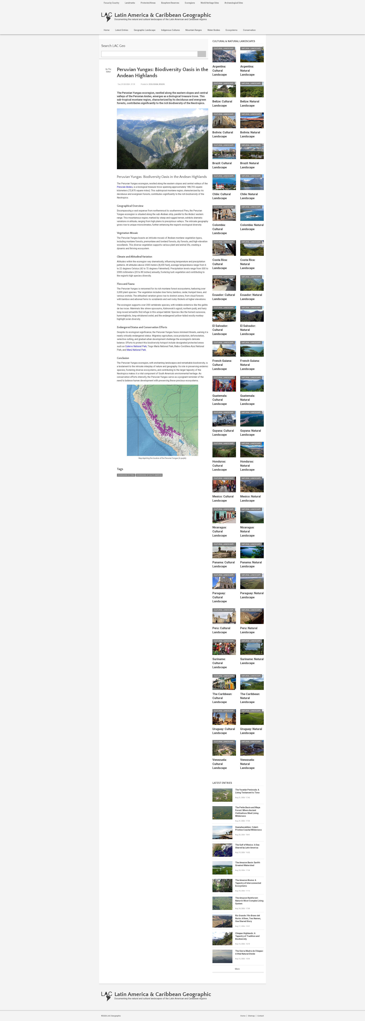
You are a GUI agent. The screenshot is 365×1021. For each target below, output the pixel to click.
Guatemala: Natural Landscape (247, 400)
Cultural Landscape (224, 48)
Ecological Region (157, 84)
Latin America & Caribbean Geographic (162, 15)
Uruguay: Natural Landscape (251, 731)
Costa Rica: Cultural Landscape (219, 264)
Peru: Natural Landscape (248, 630)
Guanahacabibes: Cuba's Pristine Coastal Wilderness (248, 828)
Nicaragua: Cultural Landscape (219, 531)
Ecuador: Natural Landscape (251, 297)
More (237, 969)
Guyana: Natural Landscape (250, 432)
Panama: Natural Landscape (251, 564)
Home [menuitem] (107, 30)
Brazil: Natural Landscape (249, 165)
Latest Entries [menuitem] (121, 30)
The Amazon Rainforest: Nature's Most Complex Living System (249, 901)
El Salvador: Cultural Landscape (220, 330)
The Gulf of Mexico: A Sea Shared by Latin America (247, 846)
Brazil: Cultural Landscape (222, 165)
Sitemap (251, 1016)
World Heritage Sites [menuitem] (210, 3)
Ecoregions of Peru (126, 475)
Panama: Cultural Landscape (223, 564)
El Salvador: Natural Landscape (248, 330)
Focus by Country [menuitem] (111, 3)
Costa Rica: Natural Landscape (247, 264)
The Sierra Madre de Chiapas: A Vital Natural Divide (249, 952)
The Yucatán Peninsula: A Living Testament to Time (247, 791)
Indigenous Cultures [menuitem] (170, 30)
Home (242, 1016)
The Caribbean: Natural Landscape (250, 698)
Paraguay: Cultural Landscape (219, 597)
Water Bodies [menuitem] (213, 30)
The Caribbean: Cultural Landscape (222, 698)
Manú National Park (136, 350)
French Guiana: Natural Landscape (250, 365)
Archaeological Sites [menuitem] (234, 3)
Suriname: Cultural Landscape (219, 663)
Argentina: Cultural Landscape (219, 70)
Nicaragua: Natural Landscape (247, 531)
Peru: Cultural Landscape (221, 630)
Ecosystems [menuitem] (231, 30)
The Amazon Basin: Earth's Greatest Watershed (247, 864)
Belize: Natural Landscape (249, 103)
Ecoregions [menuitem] (190, 3)
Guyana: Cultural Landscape (223, 432)
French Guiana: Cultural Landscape (222, 365)
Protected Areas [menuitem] (148, 3)
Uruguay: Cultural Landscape (223, 731)
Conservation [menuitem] (249, 30)
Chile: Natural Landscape (249, 196)
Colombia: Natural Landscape (252, 227)
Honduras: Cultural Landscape (219, 465)
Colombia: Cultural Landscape (219, 229)
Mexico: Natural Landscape (250, 498)
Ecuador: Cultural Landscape (223, 297)
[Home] (106, 17)
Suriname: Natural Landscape (252, 661)
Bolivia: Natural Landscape (250, 134)
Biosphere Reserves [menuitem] (170, 3)
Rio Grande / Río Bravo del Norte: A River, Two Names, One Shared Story (248, 918)
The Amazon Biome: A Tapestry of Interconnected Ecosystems (248, 883)
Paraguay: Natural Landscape (252, 595)
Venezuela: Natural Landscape (247, 764)
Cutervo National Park (136, 346)
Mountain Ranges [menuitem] (193, 30)
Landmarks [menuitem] (130, 3)
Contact (260, 1016)
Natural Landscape (251, 48)
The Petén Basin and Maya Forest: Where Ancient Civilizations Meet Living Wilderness (247, 811)
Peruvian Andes (125, 187)
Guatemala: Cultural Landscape (219, 400)
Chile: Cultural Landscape (221, 196)
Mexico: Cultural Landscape (223, 498)
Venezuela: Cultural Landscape (219, 764)
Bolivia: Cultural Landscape (222, 134)
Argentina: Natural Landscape (247, 70)
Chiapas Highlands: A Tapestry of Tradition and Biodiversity (247, 936)
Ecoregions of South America (149, 475)
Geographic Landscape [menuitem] (144, 30)
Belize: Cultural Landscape (222, 103)
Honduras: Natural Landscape (247, 465)
